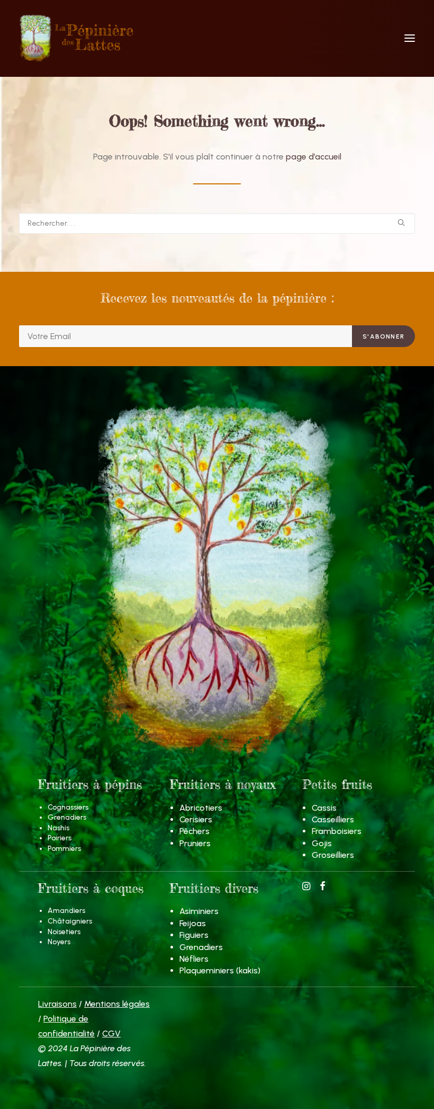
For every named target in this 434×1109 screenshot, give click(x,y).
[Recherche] (217, 223)
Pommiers (64, 848)
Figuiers (194, 935)
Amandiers (66, 910)
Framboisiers (336, 831)
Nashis (58, 827)
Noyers (59, 941)
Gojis (322, 843)
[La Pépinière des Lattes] (217, 38)
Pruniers (195, 843)
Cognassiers (68, 807)
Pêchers (194, 831)
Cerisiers (195, 819)
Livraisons (57, 1004)
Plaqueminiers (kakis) (219, 970)
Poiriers (59, 837)
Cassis (324, 808)
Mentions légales (117, 1004)
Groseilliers (333, 855)
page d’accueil (313, 157)
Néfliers (194, 959)
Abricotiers (200, 808)
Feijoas (192, 923)
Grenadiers (67, 817)
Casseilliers (333, 819)
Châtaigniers (70, 921)
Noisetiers (64, 931)
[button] (409, 38)
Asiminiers (199, 911)
